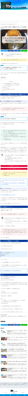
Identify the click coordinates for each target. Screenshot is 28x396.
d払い (2, 321)
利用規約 (14, 392)
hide (5, 77)
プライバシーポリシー (5, 392)
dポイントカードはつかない (7, 86)
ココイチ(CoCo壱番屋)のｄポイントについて (8, 194)
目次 (10, 81)
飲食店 (4, 321)
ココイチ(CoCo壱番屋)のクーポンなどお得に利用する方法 (11, 270)
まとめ (3, 90)
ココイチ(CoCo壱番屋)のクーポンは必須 (8, 89)
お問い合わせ (22, 392)
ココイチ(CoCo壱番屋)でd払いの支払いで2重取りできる (10, 83)
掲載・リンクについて (14, 393)
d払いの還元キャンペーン (6, 87)
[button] (26, 213)
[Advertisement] (14, 16)
